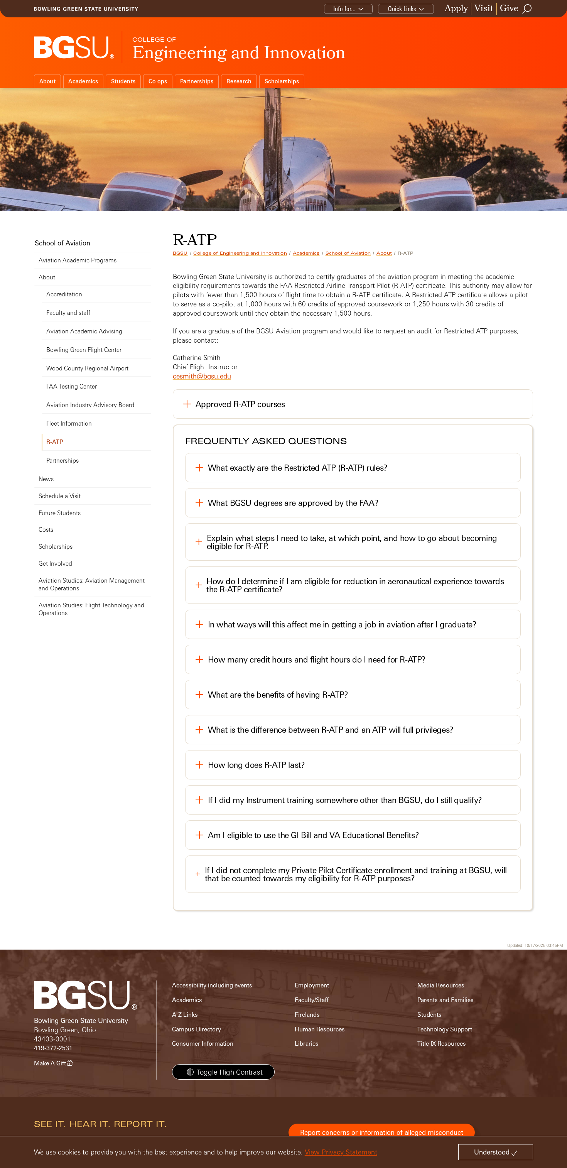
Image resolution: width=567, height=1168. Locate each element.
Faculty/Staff (312, 1000)
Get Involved (55, 563)
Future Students (60, 513)
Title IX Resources (441, 1043)
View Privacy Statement (341, 1152)
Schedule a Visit (60, 496)
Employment (312, 985)
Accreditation (64, 294)
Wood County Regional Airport (87, 368)
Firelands (307, 1014)
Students (123, 81)
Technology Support (444, 1029)
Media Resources (440, 985)
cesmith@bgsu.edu (202, 376)
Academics (83, 81)
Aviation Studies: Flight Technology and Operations (91, 609)
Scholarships (282, 81)
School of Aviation (348, 253)
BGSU (180, 253)
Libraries (307, 1043)
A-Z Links (185, 1014)
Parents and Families (445, 1000)
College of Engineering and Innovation (240, 253)
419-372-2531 (53, 1048)
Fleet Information (69, 423)
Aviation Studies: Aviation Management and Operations (92, 584)
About (47, 81)
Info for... (344, 9)
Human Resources (320, 1029)
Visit (483, 9)
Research (238, 81)
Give (509, 9)
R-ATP (54, 442)
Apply (456, 9)
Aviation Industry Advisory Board (90, 405)
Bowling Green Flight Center (84, 349)
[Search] (527, 9)
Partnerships (197, 81)
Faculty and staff (68, 312)
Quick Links (402, 9)
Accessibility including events (212, 985)
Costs (46, 529)
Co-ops (157, 81)
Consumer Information (202, 1043)
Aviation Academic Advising (84, 331)
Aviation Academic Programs (77, 260)
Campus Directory (196, 1029)
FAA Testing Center (71, 386)
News (46, 479)
